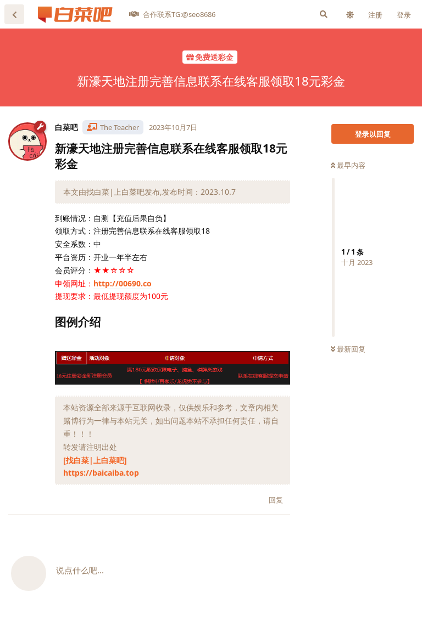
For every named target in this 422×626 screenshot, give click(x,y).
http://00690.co (122, 283)
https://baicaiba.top (101, 472)
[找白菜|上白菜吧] (95, 460)
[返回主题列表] (14, 14)
